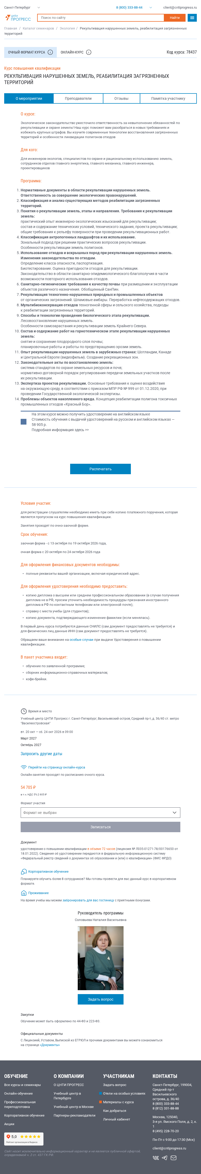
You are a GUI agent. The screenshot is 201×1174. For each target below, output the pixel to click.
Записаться (101, 827)
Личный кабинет (116, 1119)
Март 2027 (29, 738)
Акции (9, 1124)
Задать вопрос (100, 999)
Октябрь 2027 (31, 745)
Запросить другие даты (41, 753)
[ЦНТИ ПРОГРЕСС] (18, 18)
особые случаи (81, 640)
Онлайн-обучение (18, 1093)
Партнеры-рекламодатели (75, 1115)
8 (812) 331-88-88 (166, 1108)
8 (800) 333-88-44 (166, 1104)
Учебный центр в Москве (74, 1107)
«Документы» (50, 1045)
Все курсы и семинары (22, 1085)
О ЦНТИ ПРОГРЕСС (69, 1085)
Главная (10, 28)
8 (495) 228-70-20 (166, 1131)
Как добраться (114, 1111)
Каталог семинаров (38, 28)
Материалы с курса (118, 1102)
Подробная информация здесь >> (60, 430)
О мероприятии (29, 98)
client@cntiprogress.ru (169, 1148)
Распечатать (101, 469)
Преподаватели (78, 98)
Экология (67, 28)
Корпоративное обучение (24, 1115)
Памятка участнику (168, 98)
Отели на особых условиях (124, 1093)
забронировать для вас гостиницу (88, 900)
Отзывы (121, 98)
